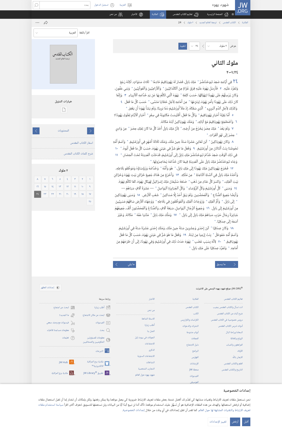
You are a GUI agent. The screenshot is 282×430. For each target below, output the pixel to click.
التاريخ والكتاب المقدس (232, 370)
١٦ (207, 208)
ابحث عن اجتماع (64, 307)
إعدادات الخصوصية (134, 410)
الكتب (196, 314)
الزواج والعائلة (236, 338)
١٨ (231, 228)
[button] (185, 14)
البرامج (195, 351)
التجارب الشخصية (146, 369)
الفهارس (195, 357)
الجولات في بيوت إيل (145, 338)
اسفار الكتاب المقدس (81, 143)
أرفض (235, 421)
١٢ (231, 168)
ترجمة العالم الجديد (208, 23)
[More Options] (37, 22)
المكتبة (245, 23)
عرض (233, 46)
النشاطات (150, 362)
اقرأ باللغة (84, 32)
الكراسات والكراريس (190, 320)
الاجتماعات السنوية (146, 356)
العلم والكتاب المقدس (233, 364)
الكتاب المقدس (229, 23)
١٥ (138, 195)
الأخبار (152, 299)
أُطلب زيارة (150, 325)
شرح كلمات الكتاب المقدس (78, 153)
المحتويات (63, 130)
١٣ (177, 175)
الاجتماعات (150, 344)
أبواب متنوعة (192, 332)
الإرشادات (194, 364)
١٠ (116, 148)
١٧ (175, 215)
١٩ (184, 235)
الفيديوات (194, 376)
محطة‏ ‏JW (194, 370)
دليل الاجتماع (192, 345)
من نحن (151, 310)
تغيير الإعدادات (217, 421)
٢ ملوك (190, 23)
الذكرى (152, 350)
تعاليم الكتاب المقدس (233, 299)
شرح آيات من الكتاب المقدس (230, 314)
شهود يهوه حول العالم (145, 375)
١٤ (235, 188)
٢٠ (219, 242)
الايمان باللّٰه (238, 357)
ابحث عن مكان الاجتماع (96, 315)
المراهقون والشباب (234, 345)
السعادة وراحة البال (234, 332)
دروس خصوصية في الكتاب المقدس (227, 320)
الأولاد (240, 351)
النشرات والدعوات (190, 326)
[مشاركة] (45, 22)
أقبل (246, 421)
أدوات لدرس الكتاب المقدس (230, 326)
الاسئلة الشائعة (148, 319)
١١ (116, 155)
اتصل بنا (151, 331)
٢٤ (235, 81)
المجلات (195, 338)
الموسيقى (194, 382)
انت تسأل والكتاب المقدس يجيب (228, 307)
